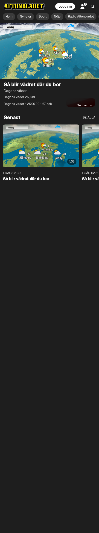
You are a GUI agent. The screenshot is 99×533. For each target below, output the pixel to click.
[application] (49, 51)
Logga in (65, 6)
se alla (89, 117)
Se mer (82, 105)
